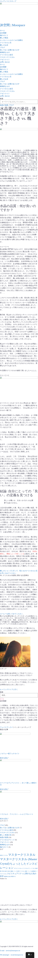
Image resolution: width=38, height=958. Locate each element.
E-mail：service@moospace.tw (10, 950)
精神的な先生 (7, 876)
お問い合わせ (5, 62)
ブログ (2, 47)
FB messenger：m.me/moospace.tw (11, 955)
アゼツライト (5, 59)
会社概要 (3, 33)
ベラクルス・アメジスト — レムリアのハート (16, 814)
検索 (1, 98)
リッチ (29, 871)
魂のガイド (4, 35)
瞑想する (13, 876)
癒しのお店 (4, 45)
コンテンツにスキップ (8, 1)
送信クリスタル (4, 855)
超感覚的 (33, 871)
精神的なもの (5, 52)
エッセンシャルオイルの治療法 (11, 40)
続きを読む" (4, 758)
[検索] (1, 699)
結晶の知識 (4, 105)
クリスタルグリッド (7, 840)
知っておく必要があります (9, 50)
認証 (26, 871)
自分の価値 (10, 871)
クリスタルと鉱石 (6, 55)
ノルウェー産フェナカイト (9, 753)
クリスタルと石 (5, 42)
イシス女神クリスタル (19, 871)
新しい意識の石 (5, 835)
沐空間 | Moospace (12, 25)
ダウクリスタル (18, 868)
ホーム (2, 30)
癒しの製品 (4, 38)
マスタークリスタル (7, 57)
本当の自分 (4, 871)
